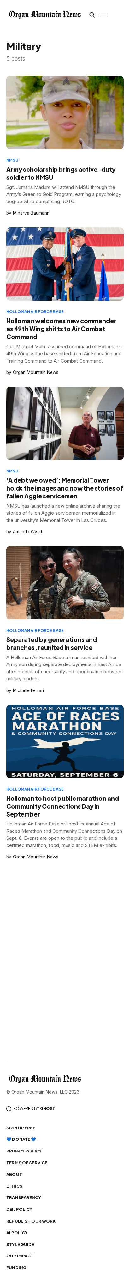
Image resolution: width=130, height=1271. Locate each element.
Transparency (23, 1197)
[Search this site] (92, 15)
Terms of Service (26, 1162)
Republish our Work (31, 1220)
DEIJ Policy (19, 1209)
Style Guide (20, 1244)
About (14, 1174)
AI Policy (16, 1232)
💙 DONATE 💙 (21, 1139)
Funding (16, 1267)
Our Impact (19, 1255)
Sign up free (20, 1127)
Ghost (47, 1108)
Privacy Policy (24, 1150)
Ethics (14, 1186)
